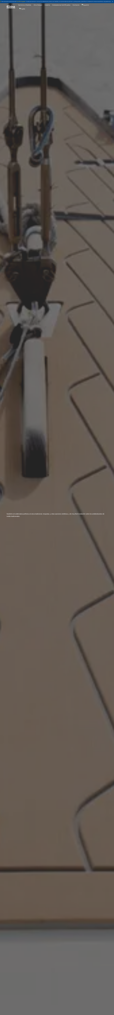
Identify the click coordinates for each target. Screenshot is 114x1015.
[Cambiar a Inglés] (22, 9)
